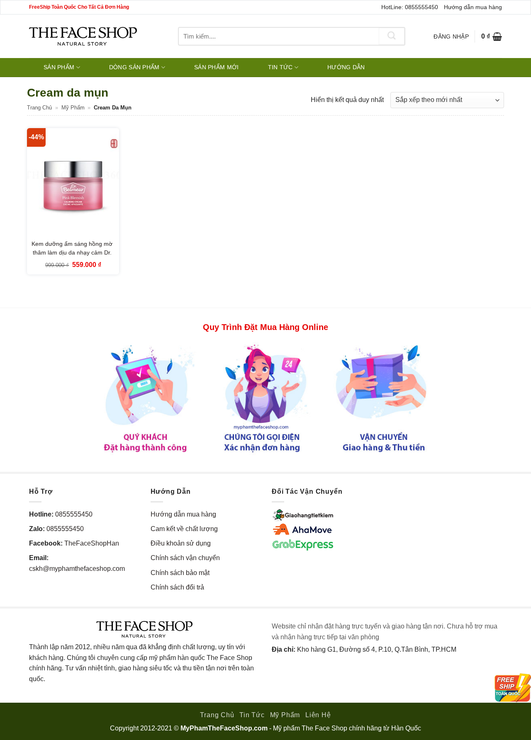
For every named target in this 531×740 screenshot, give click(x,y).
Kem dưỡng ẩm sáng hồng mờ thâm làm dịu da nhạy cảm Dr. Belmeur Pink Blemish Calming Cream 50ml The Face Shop (72, 257)
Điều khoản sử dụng (181, 543)
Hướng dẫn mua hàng (473, 7)
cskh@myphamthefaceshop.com (77, 568)
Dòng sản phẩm (134, 67)
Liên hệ (318, 714)
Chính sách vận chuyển (185, 557)
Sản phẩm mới (216, 67)
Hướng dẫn (346, 67)
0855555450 (74, 514)
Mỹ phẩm (73, 107)
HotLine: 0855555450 (409, 7)
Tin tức (280, 67)
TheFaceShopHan (91, 543)
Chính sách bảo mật (180, 572)
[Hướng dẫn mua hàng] (265, 397)
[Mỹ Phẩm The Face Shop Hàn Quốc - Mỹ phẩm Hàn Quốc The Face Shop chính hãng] (83, 36)
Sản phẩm (59, 67)
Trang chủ (39, 107)
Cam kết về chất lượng (184, 528)
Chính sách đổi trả (177, 587)
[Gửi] (391, 36)
